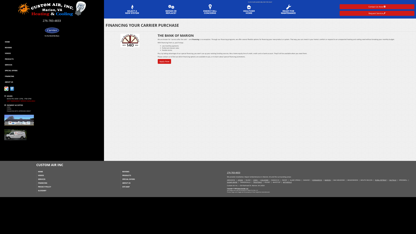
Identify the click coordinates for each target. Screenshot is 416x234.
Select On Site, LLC (242, 188)
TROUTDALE (257, 182)
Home (7, 42)
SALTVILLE (392, 180)
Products (9, 59)
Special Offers (11, 70)
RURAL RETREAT (381, 180)
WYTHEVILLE (287, 182)
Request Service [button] (376, 13)
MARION (328, 180)
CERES (255, 180)
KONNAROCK (317, 180)
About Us (9, 82)
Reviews (8, 47)
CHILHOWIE (264, 180)
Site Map (126, 187)
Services (8, 65)
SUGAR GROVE (232, 182)
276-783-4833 (233, 172)
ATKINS (240, 180)
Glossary (42, 190)
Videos (8, 53)
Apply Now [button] (164, 61)
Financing (9, 76)
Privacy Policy (44, 187)
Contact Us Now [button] (376, 6)
